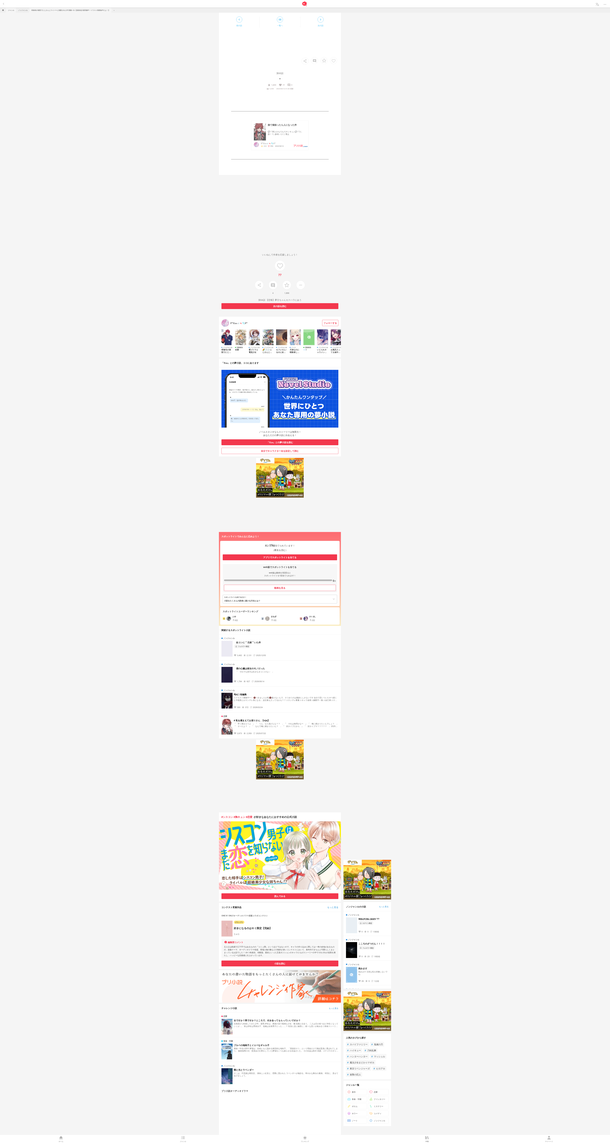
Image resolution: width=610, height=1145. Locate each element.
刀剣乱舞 (370, 1050)
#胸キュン (239, 817)
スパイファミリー (357, 1044)
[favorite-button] (324, 60)
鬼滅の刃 (377, 1044)
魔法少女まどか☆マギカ (360, 1062)
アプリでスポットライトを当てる (280, 557)
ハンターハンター (357, 1056)
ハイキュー (354, 1050)
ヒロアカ (379, 1068)
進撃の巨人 (354, 1074)
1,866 (272, 85)
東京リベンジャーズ (358, 1068)
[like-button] (333, 60)
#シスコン (227, 817)
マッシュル (378, 1056)
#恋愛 (249, 817)
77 (282, 85)
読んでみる (279, 896)
